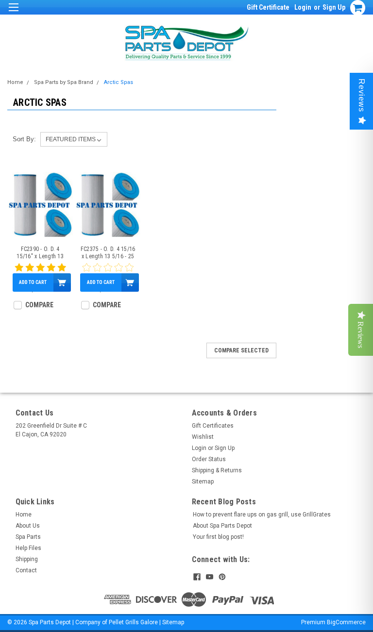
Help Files (28, 548)
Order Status (209, 459)
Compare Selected (241, 350)
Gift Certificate (268, 7)
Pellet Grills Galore (133, 622)
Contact (26, 570)
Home (15, 82)
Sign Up (333, 7)
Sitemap (203, 481)
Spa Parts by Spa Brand (63, 82)
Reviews (361, 95)
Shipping (27, 559)
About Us (28, 525)
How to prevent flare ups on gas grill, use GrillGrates (262, 514)
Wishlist (203, 436)
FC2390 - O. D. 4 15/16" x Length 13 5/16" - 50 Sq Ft (40, 253)
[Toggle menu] (13, 13)
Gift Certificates (213, 425)
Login (302, 7)
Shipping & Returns (217, 470)
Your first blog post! (218, 536)
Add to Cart (33, 282)
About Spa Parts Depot (222, 525)
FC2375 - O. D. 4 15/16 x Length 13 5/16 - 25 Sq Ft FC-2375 (108, 253)
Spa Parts (28, 536)
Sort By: (24, 139)
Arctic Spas (118, 82)
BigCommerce (346, 622)
